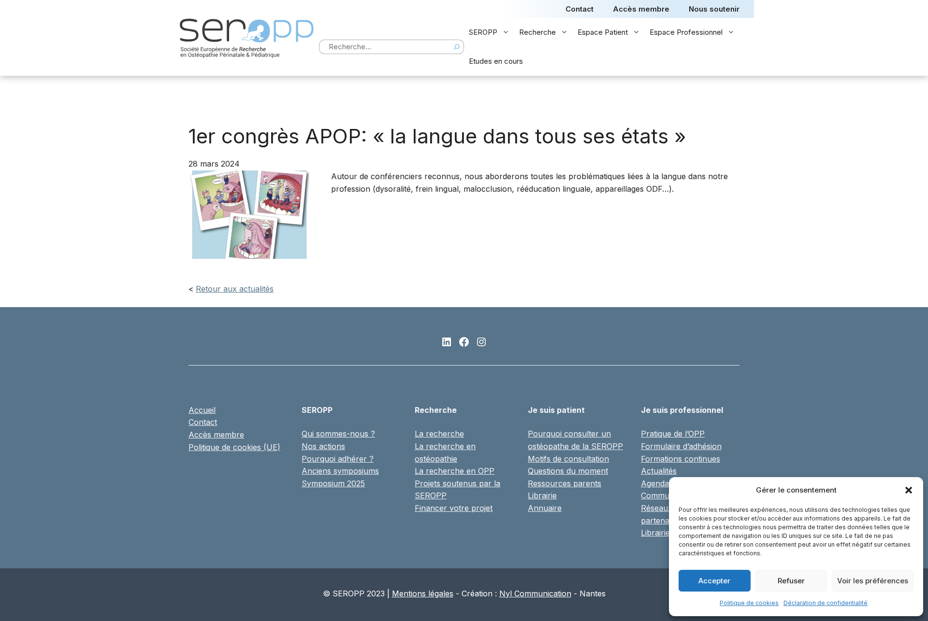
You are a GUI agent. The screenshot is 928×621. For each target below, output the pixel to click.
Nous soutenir (714, 9)
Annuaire (545, 508)
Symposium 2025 (333, 483)
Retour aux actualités (235, 289)
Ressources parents (564, 483)
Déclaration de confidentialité (825, 603)
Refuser (791, 580)
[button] (909, 490)
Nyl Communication (535, 593)
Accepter (714, 580)
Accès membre (641, 9)
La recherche (439, 433)
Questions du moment (568, 471)
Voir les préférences (872, 580)
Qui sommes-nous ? (338, 433)
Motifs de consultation (568, 459)
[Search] (457, 47)
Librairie (542, 495)
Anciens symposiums (340, 471)
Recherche (537, 32)
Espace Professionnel (686, 32)
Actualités (659, 471)
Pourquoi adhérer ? (338, 459)
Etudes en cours (496, 61)
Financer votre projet (454, 508)
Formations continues (680, 459)
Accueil (202, 410)
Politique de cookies (749, 603)
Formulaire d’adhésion (681, 446)
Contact (580, 9)
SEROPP (483, 32)
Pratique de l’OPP (673, 433)
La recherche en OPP (454, 471)
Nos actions (323, 446)
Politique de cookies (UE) (234, 447)
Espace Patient (603, 32)
